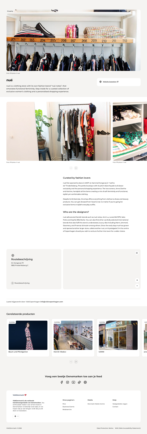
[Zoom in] (137, 280)
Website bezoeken (109, 82)
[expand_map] (137, 253)
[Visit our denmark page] (61, 382)
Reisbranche (67, 409)
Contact (115, 407)
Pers (64, 404)
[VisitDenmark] (19, 395)
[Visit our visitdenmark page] (73, 382)
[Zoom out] (137, 285)
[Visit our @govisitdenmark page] (79, 382)
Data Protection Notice (105, 428)
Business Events (68, 407)
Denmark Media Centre (96, 404)
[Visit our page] (67, 382)
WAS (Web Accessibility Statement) (128, 428)
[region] (102, 269)
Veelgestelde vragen (119, 404)
